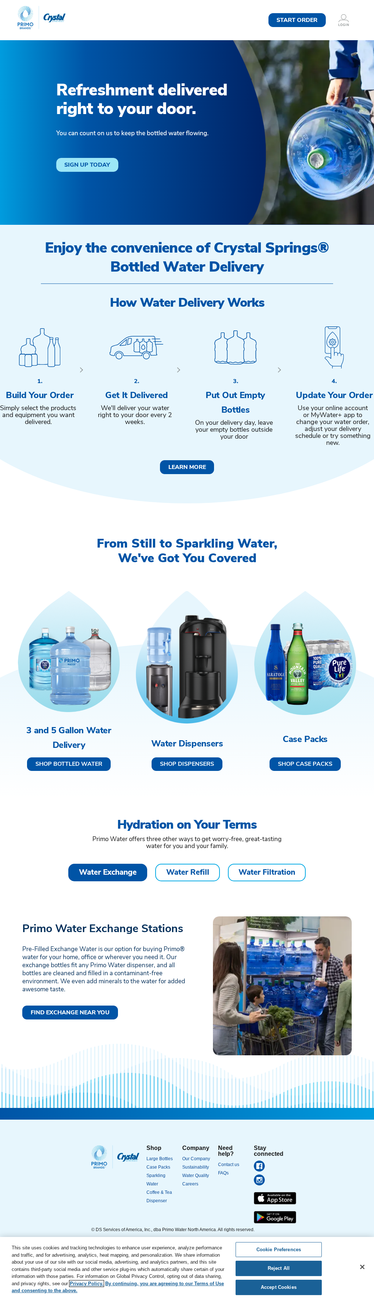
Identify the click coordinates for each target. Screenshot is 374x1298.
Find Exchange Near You (70, 1013)
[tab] (108, 872)
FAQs (223, 1173)
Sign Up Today (87, 165)
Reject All (279, 1268)
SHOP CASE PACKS (305, 764)
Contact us (228, 1164)
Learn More (187, 467)
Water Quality (195, 1175)
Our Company (196, 1158)
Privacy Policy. (86, 1283)
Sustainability (195, 1167)
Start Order (296, 20)
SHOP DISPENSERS (187, 764)
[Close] (362, 1267)
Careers (190, 1184)
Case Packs (158, 1167)
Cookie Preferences (278, 1249)
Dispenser (156, 1200)
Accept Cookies (279, 1287)
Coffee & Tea (159, 1192)
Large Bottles (159, 1158)
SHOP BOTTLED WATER (68, 764)
